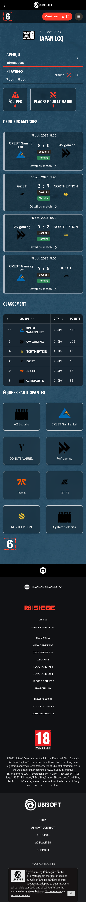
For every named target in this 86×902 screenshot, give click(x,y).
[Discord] (43, 570)
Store (43, 820)
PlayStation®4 (43, 674)
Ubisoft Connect (43, 827)
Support (43, 850)
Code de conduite (43, 713)
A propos (43, 835)
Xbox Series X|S (43, 652)
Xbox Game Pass (43, 645)
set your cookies (20, 895)
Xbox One (43, 659)
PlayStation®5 (43, 666)
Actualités (43, 842)
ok (71, 893)
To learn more (53, 891)
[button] (43, 151)
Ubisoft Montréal (43, 627)
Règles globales (43, 706)
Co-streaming (54, 16)
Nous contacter (43, 863)
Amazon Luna (43, 688)
